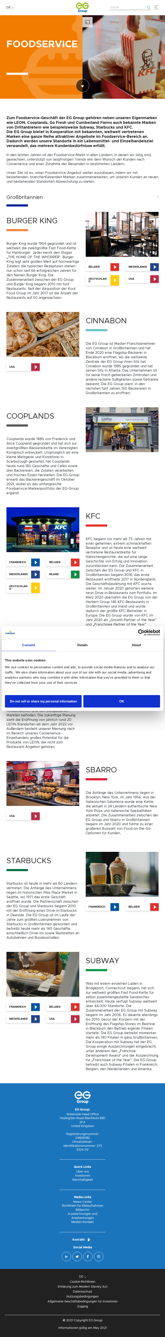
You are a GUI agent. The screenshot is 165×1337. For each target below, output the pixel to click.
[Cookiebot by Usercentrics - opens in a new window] (141, 632)
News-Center (82, 1201)
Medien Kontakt (82, 1222)
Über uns (82, 1171)
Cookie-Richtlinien (82, 1281)
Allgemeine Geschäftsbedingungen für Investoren (82, 1301)
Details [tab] (82, 645)
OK (121, 701)
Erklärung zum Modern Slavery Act (82, 1286)
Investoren (82, 1175)
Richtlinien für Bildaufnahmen (82, 1205)
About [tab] (136, 645)
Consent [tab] (28, 645)
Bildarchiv (83, 1209)
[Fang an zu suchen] (148, 7)
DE (8, 7)
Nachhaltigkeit (82, 1179)
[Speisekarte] (156, 7)
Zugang (82, 1306)
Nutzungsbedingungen (82, 1296)
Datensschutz (82, 1291)
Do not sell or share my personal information (43, 701)
